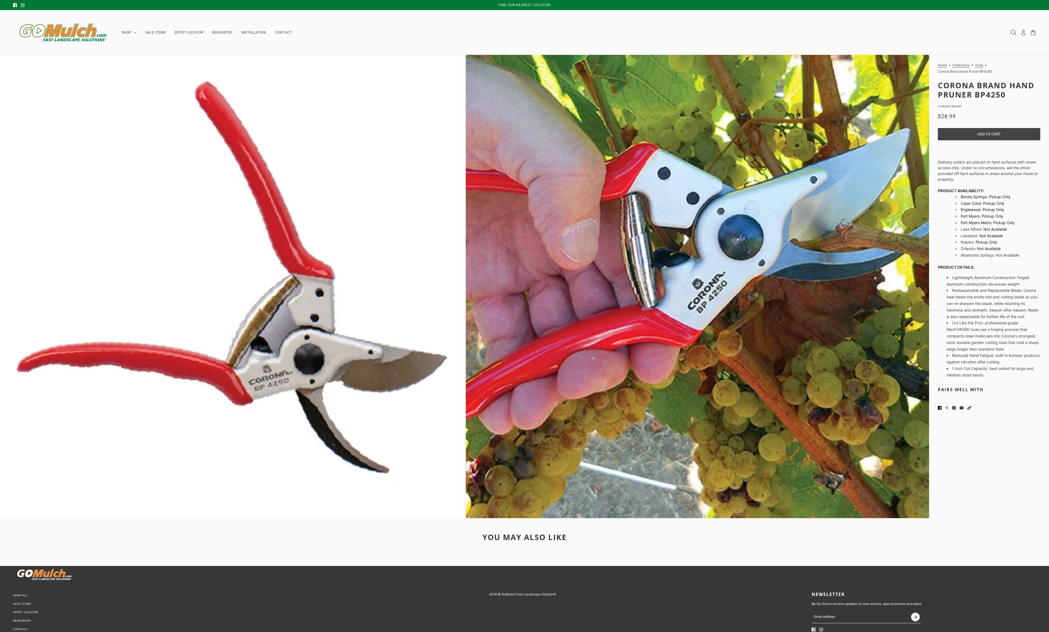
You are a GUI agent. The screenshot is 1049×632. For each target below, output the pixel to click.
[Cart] (1033, 32)
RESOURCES (22, 620)
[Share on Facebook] (940, 408)
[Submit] (915, 617)
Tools (979, 65)
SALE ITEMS (22, 603)
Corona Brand (950, 106)
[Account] (1023, 32)
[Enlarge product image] (232, 286)
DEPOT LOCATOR (25, 612)
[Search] (1013, 32)
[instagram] (23, 5)
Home (942, 65)
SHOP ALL (20, 595)
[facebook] (15, 5)
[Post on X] (946, 407)
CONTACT (20, 629)
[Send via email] (962, 408)
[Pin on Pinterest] (954, 408)
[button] (969, 408)
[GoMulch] (63, 32)
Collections (961, 65)
